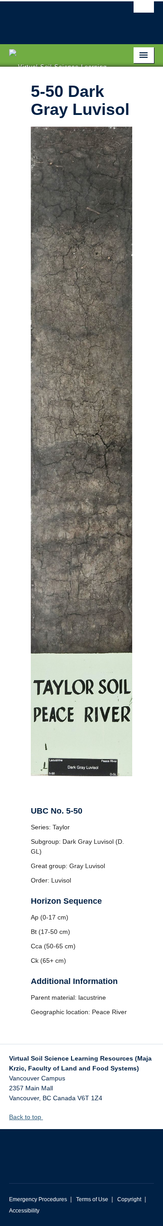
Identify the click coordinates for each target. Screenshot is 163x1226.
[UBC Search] (144, 11)
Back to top (26, 1117)
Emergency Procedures (38, 1199)
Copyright (129, 1199)
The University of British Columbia (59, 18)
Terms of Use (92, 1199)
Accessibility (24, 1211)
